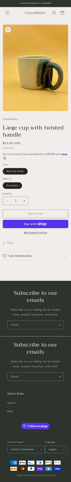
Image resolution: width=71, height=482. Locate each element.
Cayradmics (29, 475)
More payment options (35, 232)
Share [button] (10, 242)
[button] (7, 13)
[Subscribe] (60, 325)
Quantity (7, 193)
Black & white (15, 171)
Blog (9, 411)
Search (11, 403)
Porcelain (12, 185)
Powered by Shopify (46, 475)
